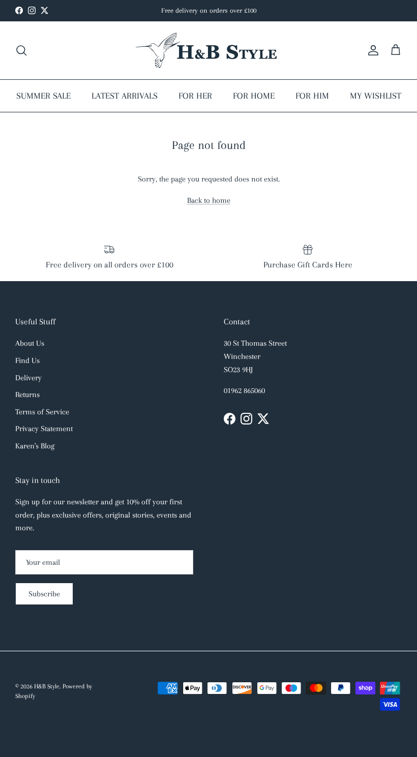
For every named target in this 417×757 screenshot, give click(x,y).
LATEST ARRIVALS (125, 95)
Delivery (28, 377)
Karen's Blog (34, 445)
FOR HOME (254, 95)
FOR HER (195, 95)
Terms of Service (42, 411)
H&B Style (46, 686)
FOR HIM (312, 95)
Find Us (27, 360)
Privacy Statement (44, 428)
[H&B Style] (208, 50)
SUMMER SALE (43, 95)
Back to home (208, 200)
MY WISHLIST (375, 95)
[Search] (21, 50)
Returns (27, 394)
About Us (29, 343)
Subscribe (44, 593)
